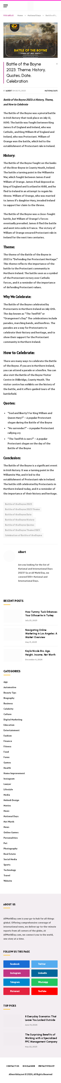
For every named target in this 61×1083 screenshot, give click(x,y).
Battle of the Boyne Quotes (19, 525)
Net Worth (9, 821)
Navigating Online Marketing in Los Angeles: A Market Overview (41, 634)
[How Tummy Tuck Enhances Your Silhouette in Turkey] (13, 616)
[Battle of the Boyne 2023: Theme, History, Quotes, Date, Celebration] (30, 40)
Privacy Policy (46, 1066)
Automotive (10, 687)
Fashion (8, 735)
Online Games (11, 832)
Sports (7, 864)
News (6, 827)
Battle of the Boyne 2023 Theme (22, 509)
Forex (6, 757)
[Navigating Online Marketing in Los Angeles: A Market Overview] (13, 634)
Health (7, 767)
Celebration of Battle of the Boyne (23, 535)
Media (7, 794)
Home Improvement (14, 773)
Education (9, 724)
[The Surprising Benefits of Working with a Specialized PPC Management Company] (12, 1039)
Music (6, 810)
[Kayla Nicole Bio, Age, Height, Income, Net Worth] (13, 655)
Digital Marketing (13, 719)
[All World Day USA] (30, 5)
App (6, 681)
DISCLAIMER (29, 1066)
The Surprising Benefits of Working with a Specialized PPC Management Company (41, 1038)
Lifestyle (8, 789)
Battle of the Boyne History (19, 519)
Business (8, 703)
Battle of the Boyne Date (18, 514)
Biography (9, 698)
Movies (7, 805)
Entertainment (11, 730)
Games (7, 762)
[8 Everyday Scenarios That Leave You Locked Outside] (12, 1020)
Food (6, 751)
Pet (5, 843)
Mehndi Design (11, 800)
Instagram (9, 778)
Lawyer (7, 784)
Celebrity (8, 708)
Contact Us (12, 1066)
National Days (51, 91)
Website (8, 880)
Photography (10, 848)
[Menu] (5, 6)
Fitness (7, 746)
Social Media (10, 859)
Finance (8, 741)
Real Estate (10, 853)
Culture (8, 714)
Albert (9, 91)
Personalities (11, 837)
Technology (10, 870)
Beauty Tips (10, 692)
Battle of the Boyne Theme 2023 (22, 530)
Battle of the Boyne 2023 (18, 504)
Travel (7, 875)
